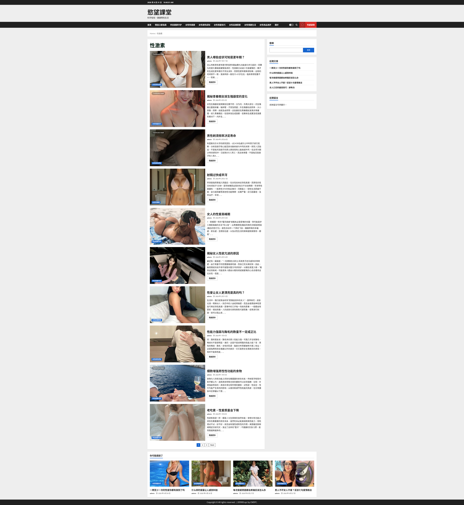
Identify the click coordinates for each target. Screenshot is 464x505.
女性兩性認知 (204, 24)
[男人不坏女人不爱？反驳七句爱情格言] (294, 474)
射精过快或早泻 (177, 187)
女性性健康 (190, 24)
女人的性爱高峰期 (177, 226)
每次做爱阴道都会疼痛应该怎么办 (283, 77)
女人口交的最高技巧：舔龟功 (282, 87)
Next (212, 445)
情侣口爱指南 (161, 24)
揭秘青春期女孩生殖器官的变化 (177, 108)
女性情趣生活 (250, 24)
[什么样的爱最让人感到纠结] (211, 474)
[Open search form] (296, 24)
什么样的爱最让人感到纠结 (281, 72)
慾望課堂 (159, 11)
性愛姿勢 (311, 24)
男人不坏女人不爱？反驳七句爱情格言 (285, 82)
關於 (277, 24)
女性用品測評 (265, 24)
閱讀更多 (213, 82)
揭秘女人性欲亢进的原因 (177, 265)
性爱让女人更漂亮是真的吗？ (177, 304)
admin (209, 61)
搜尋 (271, 43)
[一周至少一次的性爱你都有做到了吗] (169, 474)
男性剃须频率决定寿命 (177, 147)
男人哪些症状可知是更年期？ (177, 69)
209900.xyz (242, 502)
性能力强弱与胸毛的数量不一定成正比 (177, 344)
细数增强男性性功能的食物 (177, 383)
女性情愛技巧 (219, 24)
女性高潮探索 (235, 24)
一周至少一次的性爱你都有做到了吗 (284, 67)
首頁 (149, 24)
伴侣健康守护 (176, 24)
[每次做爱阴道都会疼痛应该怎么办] (252, 474)
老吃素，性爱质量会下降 (177, 422)
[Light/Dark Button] (291, 25)
